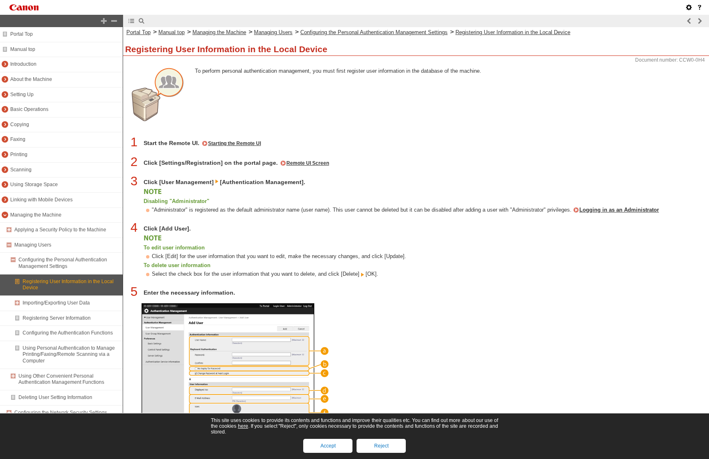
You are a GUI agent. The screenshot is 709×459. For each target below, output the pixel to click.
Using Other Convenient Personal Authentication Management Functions (61, 379)
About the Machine (31, 79)
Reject (381, 446)
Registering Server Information (57, 318)
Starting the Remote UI (234, 143)
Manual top (22, 49)
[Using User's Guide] (699, 7)
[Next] (699, 20)
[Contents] (131, 20)
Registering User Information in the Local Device (512, 32)
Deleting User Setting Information (55, 397)
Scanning (21, 170)
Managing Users (32, 245)
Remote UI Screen (307, 163)
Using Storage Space (34, 184)
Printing (18, 154)
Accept (328, 446)
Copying (19, 124)
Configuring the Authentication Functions (68, 333)
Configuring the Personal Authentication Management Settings (62, 263)
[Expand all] (103, 20)
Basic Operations (29, 109)
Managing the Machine (36, 215)
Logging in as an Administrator (619, 210)
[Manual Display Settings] (688, 7)
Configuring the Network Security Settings (60, 412)
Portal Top (21, 34)
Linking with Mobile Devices (41, 200)
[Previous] (689, 20)
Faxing (17, 139)
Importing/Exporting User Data (56, 303)
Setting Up (22, 94)
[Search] (141, 20)
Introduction (23, 64)
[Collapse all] (114, 20)
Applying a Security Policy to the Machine (60, 230)
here (243, 426)
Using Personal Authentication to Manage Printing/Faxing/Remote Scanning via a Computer (69, 354)
